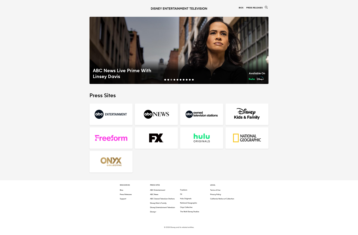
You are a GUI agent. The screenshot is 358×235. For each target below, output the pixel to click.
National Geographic (188, 203)
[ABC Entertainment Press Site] (111, 114)
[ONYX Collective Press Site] (111, 161)
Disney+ (153, 212)
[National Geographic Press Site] (246, 138)
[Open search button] (266, 7)
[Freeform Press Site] (111, 138)
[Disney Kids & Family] (246, 114)
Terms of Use (215, 190)
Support (123, 199)
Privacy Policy (215, 194)
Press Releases (254, 8)
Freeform (183, 190)
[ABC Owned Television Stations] (201, 114)
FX (181, 194)
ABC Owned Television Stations (162, 199)
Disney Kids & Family (158, 203)
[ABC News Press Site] (156, 114)
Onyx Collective (186, 207)
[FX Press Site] (156, 138)
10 (193, 80)
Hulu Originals (185, 199)
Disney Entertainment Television (162, 207)
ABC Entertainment (157, 190)
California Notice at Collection (222, 199)
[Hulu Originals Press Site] (201, 138)
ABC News (154, 194)
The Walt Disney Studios (189, 212)
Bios (241, 8)
